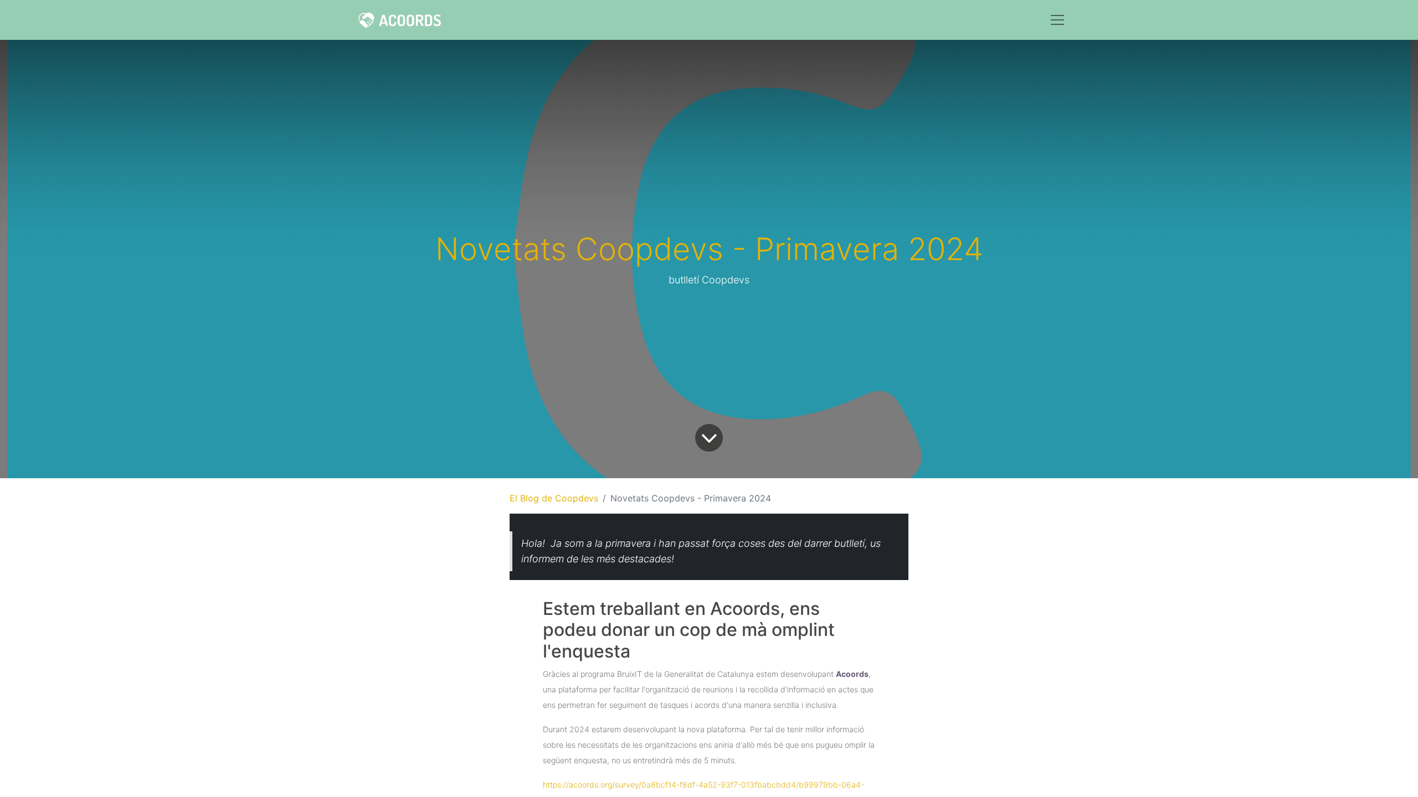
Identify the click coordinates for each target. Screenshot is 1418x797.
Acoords (852, 674)
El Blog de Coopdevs (554, 498)
